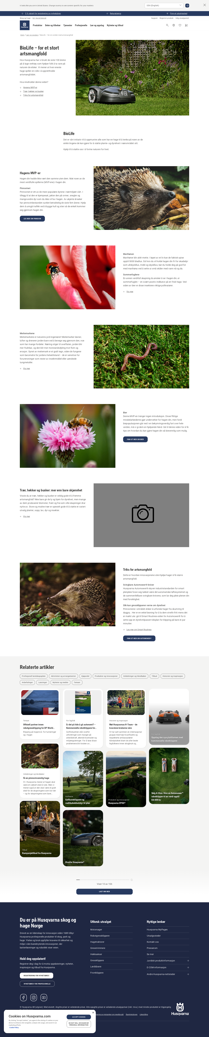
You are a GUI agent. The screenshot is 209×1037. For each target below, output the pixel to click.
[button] (37, 25)
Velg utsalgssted (182, 18)
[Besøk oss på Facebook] (23, 997)
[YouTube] (43, 997)
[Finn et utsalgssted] (174, 25)
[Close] (93, 1013)
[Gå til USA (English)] (187, 5)
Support (154, 18)
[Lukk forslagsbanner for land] (205, 5)
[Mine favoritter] (180, 25)
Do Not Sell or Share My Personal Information (79, 1024)
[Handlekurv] (186, 25)
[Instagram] (33, 997)
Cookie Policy (14, 1027)
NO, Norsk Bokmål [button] (39, 18)
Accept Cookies (78, 1017)
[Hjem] (25, 25)
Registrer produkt (167, 18)
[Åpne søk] (167, 25)
